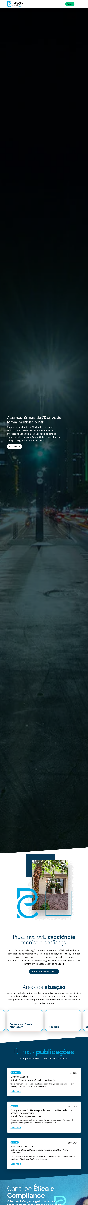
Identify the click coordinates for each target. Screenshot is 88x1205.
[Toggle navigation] (77, 4)
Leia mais (16, 1091)
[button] (77, 1018)
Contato (70, 4)
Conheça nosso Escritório (44, 971)
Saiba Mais (14, 446)
